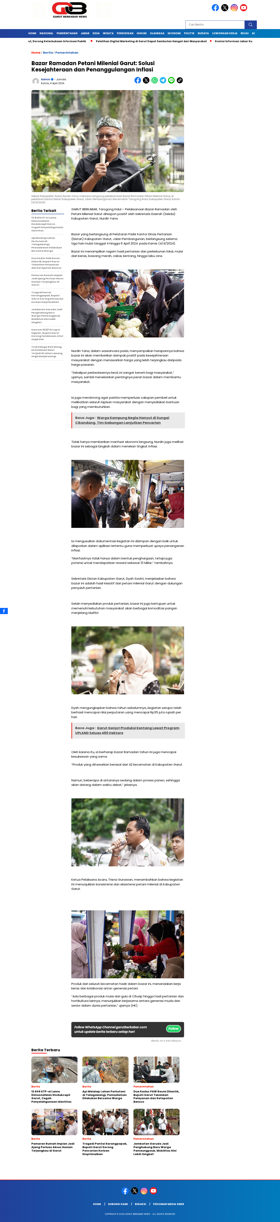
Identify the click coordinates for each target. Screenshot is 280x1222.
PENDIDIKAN (125, 33)
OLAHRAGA (157, 33)
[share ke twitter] (147, 82)
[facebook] (216, 10)
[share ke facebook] (138, 82)
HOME (32, 33)
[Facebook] (4, 611)
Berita (48, 53)
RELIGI (245, 33)
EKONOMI (174, 33)
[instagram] (235, 10)
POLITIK (189, 33)
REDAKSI (140, 1204)
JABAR (85, 33)
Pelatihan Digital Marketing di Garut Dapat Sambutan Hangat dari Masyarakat (75, 41)
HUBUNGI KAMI (118, 1204)
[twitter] (225, 10)
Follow (173, 1028)
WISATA (108, 33)
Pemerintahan (66, 53)
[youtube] (244, 10)
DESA (96, 33)
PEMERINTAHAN (67, 33)
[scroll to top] (268, 1216)
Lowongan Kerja (224, 33)
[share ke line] (172, 82)
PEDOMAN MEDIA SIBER (168, 1204)
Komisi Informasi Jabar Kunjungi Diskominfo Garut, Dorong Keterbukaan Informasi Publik (202, 41)
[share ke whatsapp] (155, 82)
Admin (45, 79)
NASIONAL (46, 33)
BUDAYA (203, 33)
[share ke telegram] (164, 82)
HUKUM (142, 33)
